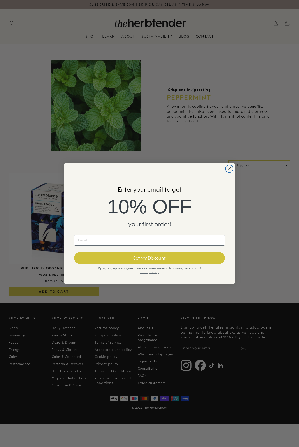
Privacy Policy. (149, 272)
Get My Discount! (150, 258)
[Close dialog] (229, 169)
